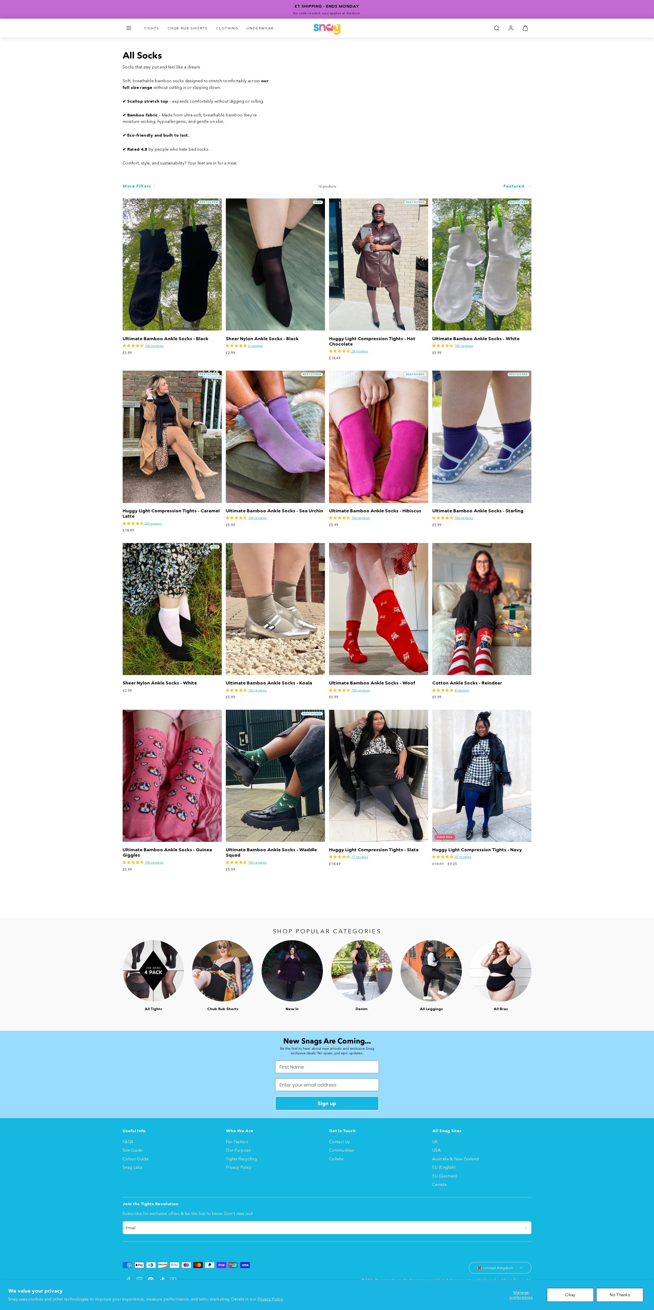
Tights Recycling (241, 1158)
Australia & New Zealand (455, 1158)
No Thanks (620, 1294)
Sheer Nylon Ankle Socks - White (160, 683)
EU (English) (444, 1167)
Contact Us (339, 1141)
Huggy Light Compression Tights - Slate (374, 850)
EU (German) (444, 1175)
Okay (570, 1294)
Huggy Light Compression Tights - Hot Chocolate (372, 341)
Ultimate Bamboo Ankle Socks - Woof (372, 683)
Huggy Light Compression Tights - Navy (477, 850)
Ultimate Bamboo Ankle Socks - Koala (269, 683)
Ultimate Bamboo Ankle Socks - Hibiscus (375, 511)
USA (436, 1150)
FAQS (128, 1141)
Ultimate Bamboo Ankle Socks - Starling (477, 511)
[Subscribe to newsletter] (526, 1227)
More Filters (137, 186)
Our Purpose (238, 1150)
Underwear (260, 28)
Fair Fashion (237, 1141)
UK (435, 1141)
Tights (151, 28)
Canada (439, 1184)
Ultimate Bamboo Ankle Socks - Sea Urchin (274, 511)
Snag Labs (132, 1167)
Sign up (327, 1103)
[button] (129, 28)
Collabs (336, 1158)
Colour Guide (135, 1158)
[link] (511, 28)
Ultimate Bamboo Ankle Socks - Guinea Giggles (167, 852)
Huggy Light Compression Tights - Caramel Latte (171, 513)
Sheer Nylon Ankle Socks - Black (262, 338)
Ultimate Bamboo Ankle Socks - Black (165, 338)
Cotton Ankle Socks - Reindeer (467, 683)
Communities (341, 1150)
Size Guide (133, 1150)
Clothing (227, 28)
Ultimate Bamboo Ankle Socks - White (476, 338)
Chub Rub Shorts (188, 28)
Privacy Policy (270, 1299)
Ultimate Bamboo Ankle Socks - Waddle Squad (271, 852)
